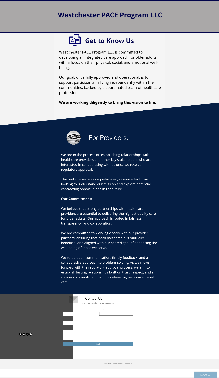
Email (65, 319)
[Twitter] (23, 334)
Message (66, 328)
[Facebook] (20, 334)
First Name (67, 310)
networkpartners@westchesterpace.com (98, 303)
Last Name (103, 310)
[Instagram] (30, 334)
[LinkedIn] (27, 334)
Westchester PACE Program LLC (110, 14)
